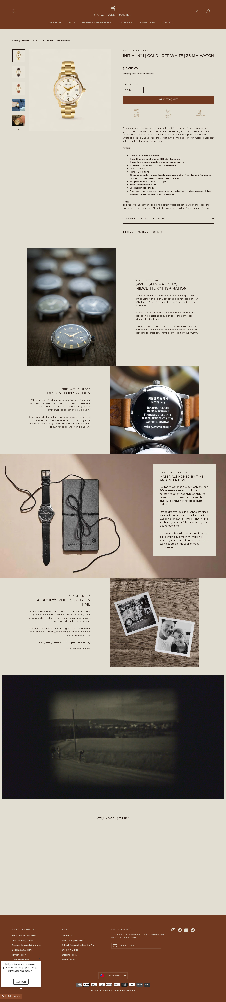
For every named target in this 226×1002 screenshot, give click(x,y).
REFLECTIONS (147, 22)
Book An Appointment (73, 940)
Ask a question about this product (146, 218)
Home (15, 40)
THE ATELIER (55, 22)
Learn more (21, 982)
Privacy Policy (19, 954)
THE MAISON (126, 22)
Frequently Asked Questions (26, 945)
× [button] (39, 958)
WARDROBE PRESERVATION (97, 22)
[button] (25, 996)
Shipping (127, 73)
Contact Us (68, 935)
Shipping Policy (69, 954)
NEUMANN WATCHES (135, 50)
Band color (130, 84)
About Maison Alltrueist (24, 935)
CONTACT (168, 22)
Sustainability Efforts (22, 940)
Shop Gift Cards (70, 949)
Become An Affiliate (22, 949)
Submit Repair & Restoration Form (79, 945)
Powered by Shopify (125, 990)
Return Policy (68, 959)
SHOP (71, 22)
